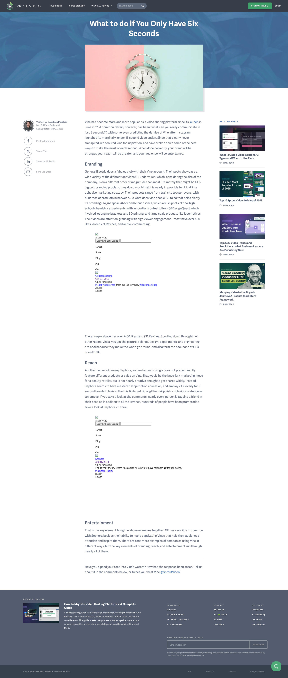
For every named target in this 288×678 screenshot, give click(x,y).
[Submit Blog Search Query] (143, 6)
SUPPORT (219, 619)
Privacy (210, 671)
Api (190, 671)
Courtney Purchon (57, 121)
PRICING (171, 610)
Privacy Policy (259, 652)
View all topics (101, 6)
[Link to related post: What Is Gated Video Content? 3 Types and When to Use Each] (242, 138)
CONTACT (219, 624)
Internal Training (178, 619)
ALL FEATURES (175, 624)
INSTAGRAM (258, 624)
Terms (232, 671)
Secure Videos (175, 615)
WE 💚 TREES (221, 615)
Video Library (77, 6)
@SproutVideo (170, 572)
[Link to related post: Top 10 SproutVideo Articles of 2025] (242, 184)
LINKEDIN (257, 619)
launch (194, 122)
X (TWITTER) (258, 615)
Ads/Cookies (257, 671)
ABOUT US (219, 610)
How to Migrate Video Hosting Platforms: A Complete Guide (100, 606)
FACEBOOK (258, 610)
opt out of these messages (184, 655)
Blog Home (56, 6)
